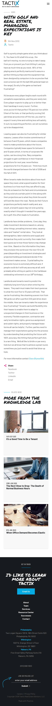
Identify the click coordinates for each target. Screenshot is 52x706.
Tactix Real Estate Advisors (10, 4)
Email (10, 379)
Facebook (12, 369)
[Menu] (48, 4)
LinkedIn (12, 376)
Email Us (26, 591)
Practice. (30, 701)
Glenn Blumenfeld (36, 358)
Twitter (11, 372)
